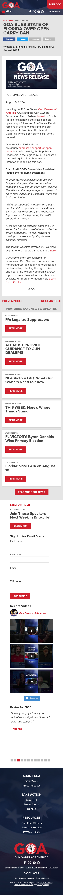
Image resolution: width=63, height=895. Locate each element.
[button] (12, 760)
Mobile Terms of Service (24, 885)
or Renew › (55, 11)
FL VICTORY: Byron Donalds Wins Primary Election (29, 438)
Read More (15, 328)
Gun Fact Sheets (31, 823)
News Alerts (31, 804)
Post (23, 39)
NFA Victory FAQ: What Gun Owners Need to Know (29, 380)
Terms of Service (32, 827)
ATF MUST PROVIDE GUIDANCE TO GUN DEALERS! (23, 349)
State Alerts (11, 316)
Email (36, 39)
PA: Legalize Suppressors (27, 320)
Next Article (51, 301)
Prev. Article (12, 301)
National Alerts (13, 341)
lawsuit (41, 116)
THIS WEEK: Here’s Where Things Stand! (27, 409)
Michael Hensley (26, 46)
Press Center (21, 20)
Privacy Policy (31, 832)
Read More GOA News (31, 492)
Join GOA (55, 4)
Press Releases (31, 785)
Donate (31, 808)
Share (10, 39)
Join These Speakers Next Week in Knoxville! (30, 515)
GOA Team (31, 781)
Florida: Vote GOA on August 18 (30, 468)
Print (49, 39)
